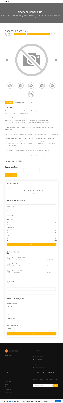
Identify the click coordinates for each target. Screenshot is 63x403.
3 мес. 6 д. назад (52, 272)
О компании (8, 381)
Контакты (7, 386)
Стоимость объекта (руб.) (12, 303)
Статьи (6, 384)
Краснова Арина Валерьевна (33, 190)
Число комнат (10, 219)
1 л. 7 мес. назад (52, 265)
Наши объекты (8, 392)
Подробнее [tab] (29, 102)
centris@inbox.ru (38, 359)
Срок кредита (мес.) (11, 318)
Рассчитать (31, 333)
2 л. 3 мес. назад (52, 259)
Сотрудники (8, 389)
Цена (8, 235)
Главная (3, 15)
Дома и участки (11, 292)
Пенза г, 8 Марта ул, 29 (18, 270)
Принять (58, 401)
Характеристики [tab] (19, 102)
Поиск (31, 244)
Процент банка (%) (10, 311)
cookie (12, 401)
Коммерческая (10, 289)
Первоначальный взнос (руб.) (13, 325)
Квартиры (9, 286)
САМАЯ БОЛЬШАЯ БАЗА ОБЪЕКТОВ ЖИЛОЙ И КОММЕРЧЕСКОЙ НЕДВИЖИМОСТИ (35, 15)
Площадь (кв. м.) (10, 227)
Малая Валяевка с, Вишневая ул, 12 (21, 263)
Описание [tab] (9, 102)
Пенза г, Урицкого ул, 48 (18, 257)
